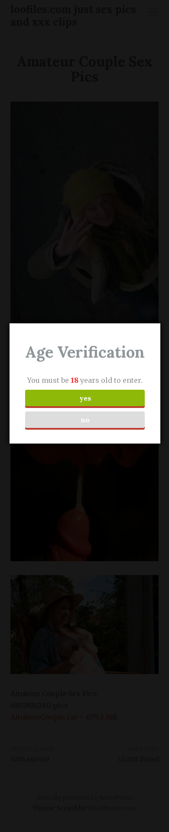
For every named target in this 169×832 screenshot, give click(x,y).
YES (85, 398)
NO (85, 419)
